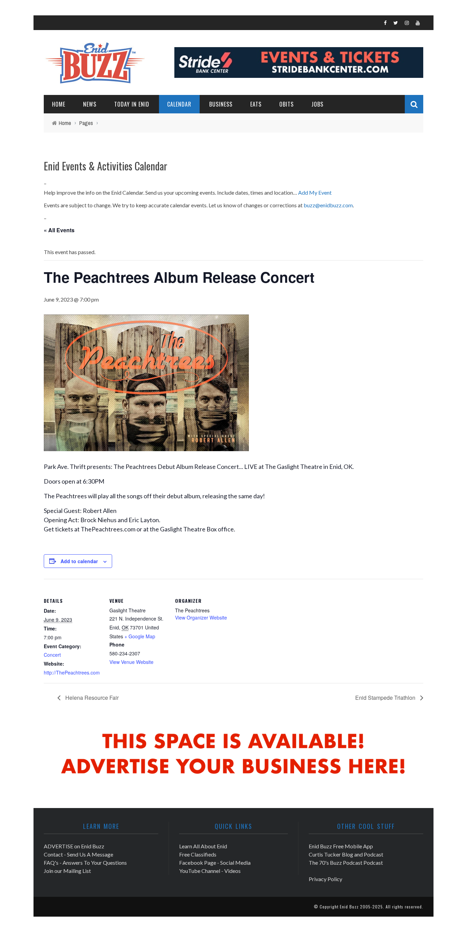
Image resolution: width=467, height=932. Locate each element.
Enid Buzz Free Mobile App (341, 846)
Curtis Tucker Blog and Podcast (346, 854)
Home (58, 104)
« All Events (59, 230)
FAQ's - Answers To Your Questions (85, 862)
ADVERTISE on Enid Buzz (74, 846)
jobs (317, 104)
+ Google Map (139, 636)
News (89, 104)
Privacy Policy (325, 879)
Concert (52, 654)
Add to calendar (79, 561)
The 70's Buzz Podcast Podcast (346, 862)
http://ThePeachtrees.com (72, 672)
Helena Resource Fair (91, 697)
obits (286, 104)
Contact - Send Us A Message (78, 854)
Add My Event (315, 192)
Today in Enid (131, 104)
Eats (256, 104)
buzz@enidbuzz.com (328, 205)
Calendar (179, 104)
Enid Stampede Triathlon (386, 697)
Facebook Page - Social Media (215, 862)
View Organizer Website (201, 617)
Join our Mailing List (67, 870)
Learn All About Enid (203, 846)
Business (220, 104)
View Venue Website (131, 661)
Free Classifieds (197, 854)
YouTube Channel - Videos (210, 870)
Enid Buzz (349, 906)
